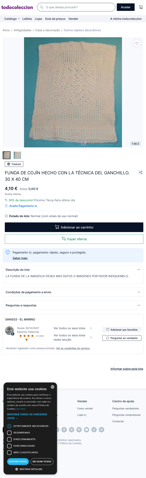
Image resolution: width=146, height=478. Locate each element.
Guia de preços (55, 18)
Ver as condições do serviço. (73, 348)
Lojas (38, 18)
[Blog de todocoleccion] (101, 429)
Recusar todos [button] (42, 461)
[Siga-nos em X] (71, 429)
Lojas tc (81, 414)
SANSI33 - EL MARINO (20, 319)
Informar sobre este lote (127, 369)
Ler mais (21, 408)
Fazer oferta (77, 239)
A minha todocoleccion (126, 18)
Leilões (27, 18)
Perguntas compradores (126, 414)
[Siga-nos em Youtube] (86, 429)
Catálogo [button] (10, 18)
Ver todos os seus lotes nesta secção (69, 337)
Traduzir (16, 164)
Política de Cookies (70, 443)
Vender (73, 18)
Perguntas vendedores (125, 408)
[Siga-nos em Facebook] (64, 429)
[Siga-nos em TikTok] (94, 429)
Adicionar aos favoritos (124, 329)
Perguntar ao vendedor (124, 338)
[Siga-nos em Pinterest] (79, 429)
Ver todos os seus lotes (69, 328)
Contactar (118, 421)
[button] (73, 270)
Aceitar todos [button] (18, 461)
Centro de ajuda (123, 401)
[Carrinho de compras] (141, 7)
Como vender (85, 408)
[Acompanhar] (137, 43)
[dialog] (30, 428)
